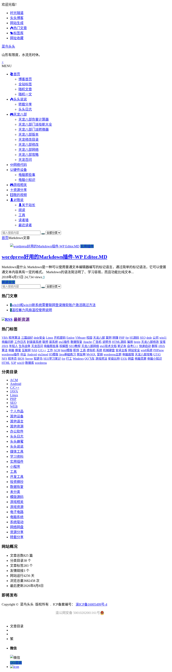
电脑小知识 (26, 180)
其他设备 (16, 416)
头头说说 (16, 446)
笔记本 (121, 346)
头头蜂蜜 (16, 441)
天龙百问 (25, 159)
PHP (122, 337)
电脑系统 (16, 517)
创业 (23, 354)
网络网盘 (16, 527)
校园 (89, 337)
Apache (87, 341)
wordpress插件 (11, 354)
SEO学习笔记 (52, 358)
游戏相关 (16, 502)
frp (63, 358)
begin (137, 341)
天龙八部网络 (28, 149)
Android (32, 354)
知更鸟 (38, 358)
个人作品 (16, 411)
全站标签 (25, 84)
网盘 (131, 358)
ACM (57, 350)
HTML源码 (119, 341)
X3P (13, 362)
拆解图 (63, 346)
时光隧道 (16, 13)
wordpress (41, 362)
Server (29, 358)
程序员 (12, 358)
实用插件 (87, 246)
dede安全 (39, 337)
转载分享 (25, 104)
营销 (100, 354)
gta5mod (43, 354)
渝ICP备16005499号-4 (91, 604)
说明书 (106, 341)
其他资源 (16, 426)
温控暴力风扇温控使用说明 (32, 310)
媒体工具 (16, 451)
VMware (80, 337)
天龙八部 (99, 337)
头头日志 (25, 109)
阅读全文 (8, 282)
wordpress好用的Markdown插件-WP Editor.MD (54, 257)
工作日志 (20, 341)
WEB (14, 406)
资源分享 (16, 532)
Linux (49, 337)
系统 (99, 350)
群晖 (155, 346)
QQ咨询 (16, 662)
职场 (76, 350)
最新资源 (22, 319)
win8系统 (146, 350)
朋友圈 (81, 354)
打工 (69, 358)
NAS (34, 350)
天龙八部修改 (28, 144)
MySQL (91, 354)
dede (149, 337)
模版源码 (16, 497)
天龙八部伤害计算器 (33, 119)
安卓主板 (121, 350)
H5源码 (134, 337)
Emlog (70, 337)
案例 (109, 337)
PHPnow (158, 350)
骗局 (130, 341)
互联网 (26, 350)
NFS (4, 358)
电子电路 (16, 512)
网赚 (115, 337)
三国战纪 (27, 337)
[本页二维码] (14, 666)
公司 (156, 337)
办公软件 (16, 431)
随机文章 (25, 89)
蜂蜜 (18, 350)
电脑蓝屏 (140, 358)
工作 (50, 350)
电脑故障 (128, 354)
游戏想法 (101, 358)
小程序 (15, 466)
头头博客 (16, 18)
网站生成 (16, 23)
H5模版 (53, 354)
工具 (21, 215)
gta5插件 (64, 341)
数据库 (29, 362)
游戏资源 (16, 507)
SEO (143, 337)
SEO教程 (75, 346)
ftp (127, 337)
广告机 (97, 341)
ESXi (124, 358)
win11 (163, 337)
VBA (5, 337)
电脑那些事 (26, 175)
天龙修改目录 (28, 139)
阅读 (21, 210)
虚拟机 (91, 350)
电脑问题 (7, 341)
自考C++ (132, 346)
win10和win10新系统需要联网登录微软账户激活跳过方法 (54, 305)
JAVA (5, 346)
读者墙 (23, 220)
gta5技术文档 (108, 346)
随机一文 (25, 94)
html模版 (66, 350)
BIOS (21, 358)
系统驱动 (16, 522)
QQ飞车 (90, 358)
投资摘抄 (16, 482)
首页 (5, 238)
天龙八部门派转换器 (33, 129)
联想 (45, 341)
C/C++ (42, 350)
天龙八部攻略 (28, 154)
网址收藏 (16, 38)
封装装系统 (34, 341)
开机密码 (60, 337)
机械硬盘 (109, 350)
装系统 (53, 341)
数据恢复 (76, 341)
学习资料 (16, 456)
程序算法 (14, 337)
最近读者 (25, 225)
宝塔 (162, 341)
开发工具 (16, 476)
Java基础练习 (67, 354)
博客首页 (25, 79)
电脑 (11, 350)
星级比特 (114, 358)
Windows (78, 358)
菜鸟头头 (8, 46)
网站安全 (134, 350)
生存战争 (24, 346)
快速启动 (145, 346)
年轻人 (13, 346)
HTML (6, 362)
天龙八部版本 (28, 134)
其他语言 (16, 421)
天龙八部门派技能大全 (35, 124)
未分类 (15, 492)
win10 (20, 362)
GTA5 (157, 354)
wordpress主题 (112, 354)
